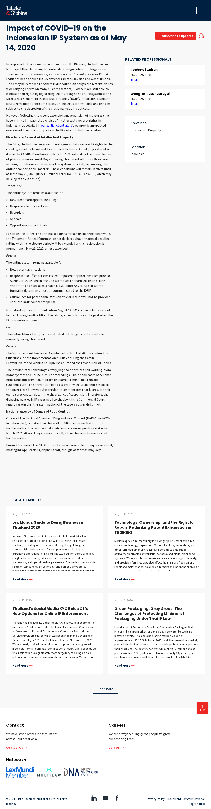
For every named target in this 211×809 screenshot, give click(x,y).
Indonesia (137, 154)
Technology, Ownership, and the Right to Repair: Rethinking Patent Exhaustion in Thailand (154, 527)
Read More (20, 579)
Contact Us (14, 747)
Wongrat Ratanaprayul (150, 93)
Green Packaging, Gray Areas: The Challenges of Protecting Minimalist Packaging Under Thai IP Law (149, 613)
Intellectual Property (145, 130)
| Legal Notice (196, 804)
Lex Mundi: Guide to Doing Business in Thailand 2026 (48, 525)
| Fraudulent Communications (185, 799)
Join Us (114, 747)
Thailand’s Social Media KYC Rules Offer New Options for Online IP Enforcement (51, 611)
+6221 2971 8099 (141, 99)
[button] (192, 10)
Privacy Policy (156, 799)
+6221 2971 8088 (141, 75)
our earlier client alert (56, 125)
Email (134, 79)
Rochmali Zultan (144, 69)
